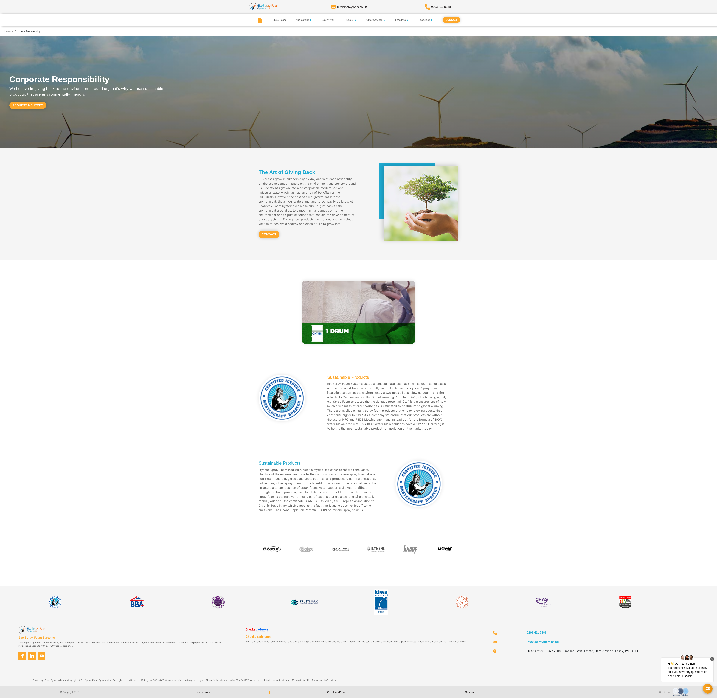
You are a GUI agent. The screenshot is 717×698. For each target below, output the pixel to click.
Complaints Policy (336, 692)
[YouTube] (42, 655)
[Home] (264, 6)
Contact (451, 19)
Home (7, 31)
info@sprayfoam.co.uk (352, 7)
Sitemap (469, 692)
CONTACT (269, 234)
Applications (303, 19)
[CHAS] (544, 601)
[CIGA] (462, 601)
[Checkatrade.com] (257, 629)
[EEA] (625, 601)
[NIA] (218, 601)
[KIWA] (381, 601)
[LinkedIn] (32, 655)
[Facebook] (22, 655)
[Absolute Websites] (680, 692)
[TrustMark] (305, 601)
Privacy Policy (203, 692)
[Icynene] (55, 601)
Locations (400, 19)
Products (349, 19)
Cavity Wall (328, 19)
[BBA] (136, 601)
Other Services (374, 19)
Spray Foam (279, 19)
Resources (424, 19)
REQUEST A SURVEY (27, 105)
